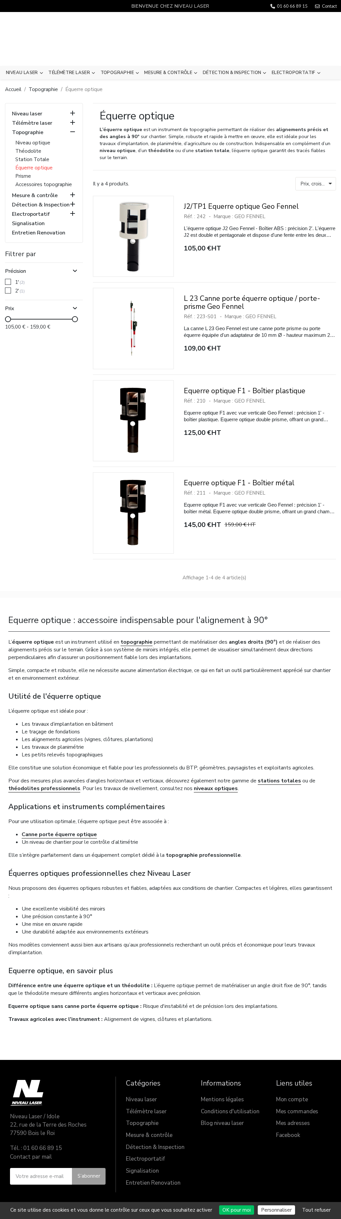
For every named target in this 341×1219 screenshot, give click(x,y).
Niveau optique (32, 142)
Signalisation (28, 223)
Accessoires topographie (43, 184)
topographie (137, 642)
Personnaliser (276, 1210)
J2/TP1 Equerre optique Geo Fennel (241, 206)
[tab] (44, 268)
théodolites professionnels (44, 788)
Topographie (117, 73)
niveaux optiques (216, 788)
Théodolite (28, 151)
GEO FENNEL (249, 216)
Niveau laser (22, 73)
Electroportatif (293, 73)
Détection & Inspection (232, 73)
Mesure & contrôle (168, 73)
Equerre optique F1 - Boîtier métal (239, 483)
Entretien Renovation (38, 232)
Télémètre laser (69, 73)
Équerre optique (34, 167)
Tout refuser (316, 1210)
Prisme (23, 176)
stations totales (279, 780)
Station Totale (32, 159)
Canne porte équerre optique (59, 834)
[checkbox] (8, 282)
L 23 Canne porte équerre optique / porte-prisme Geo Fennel (252, 302)
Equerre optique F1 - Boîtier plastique (244, 391)
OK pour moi (236, 1210)
